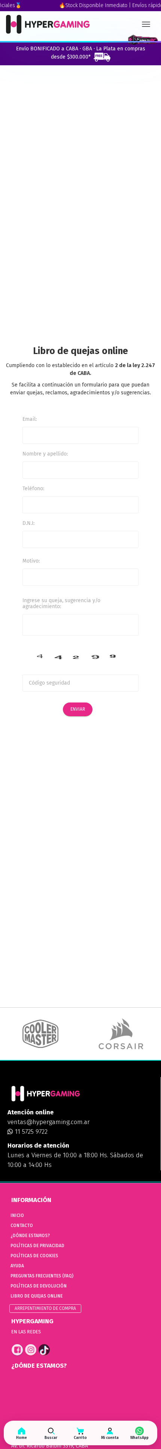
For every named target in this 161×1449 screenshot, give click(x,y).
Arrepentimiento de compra (45, 1308)
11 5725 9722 (30, 1132)
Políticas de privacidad (37, 1245)
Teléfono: (33, 488)
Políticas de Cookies (34, 1255)
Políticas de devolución (38, 1286)
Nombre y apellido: (45, 454)
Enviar (77, 709)
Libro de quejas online (36, 1296)
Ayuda (17, 1265)
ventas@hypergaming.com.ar (48, 1122)
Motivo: (31, 561)
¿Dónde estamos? (30, 1235)
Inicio (17, 1215)
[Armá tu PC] (143, 40)
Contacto (21, 1225)
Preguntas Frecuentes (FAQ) (41, 1276)
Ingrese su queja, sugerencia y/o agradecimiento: (61, 603)
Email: (29, 419)
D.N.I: (28, 523)
